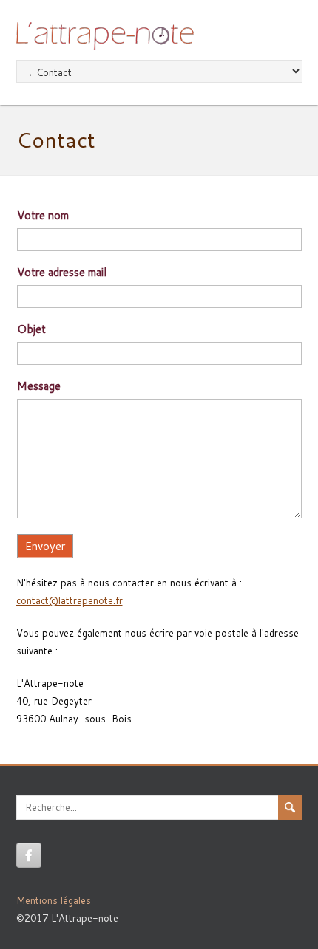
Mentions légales (53, 900)
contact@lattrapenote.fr (69, 600)
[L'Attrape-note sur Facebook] (28, 855)
